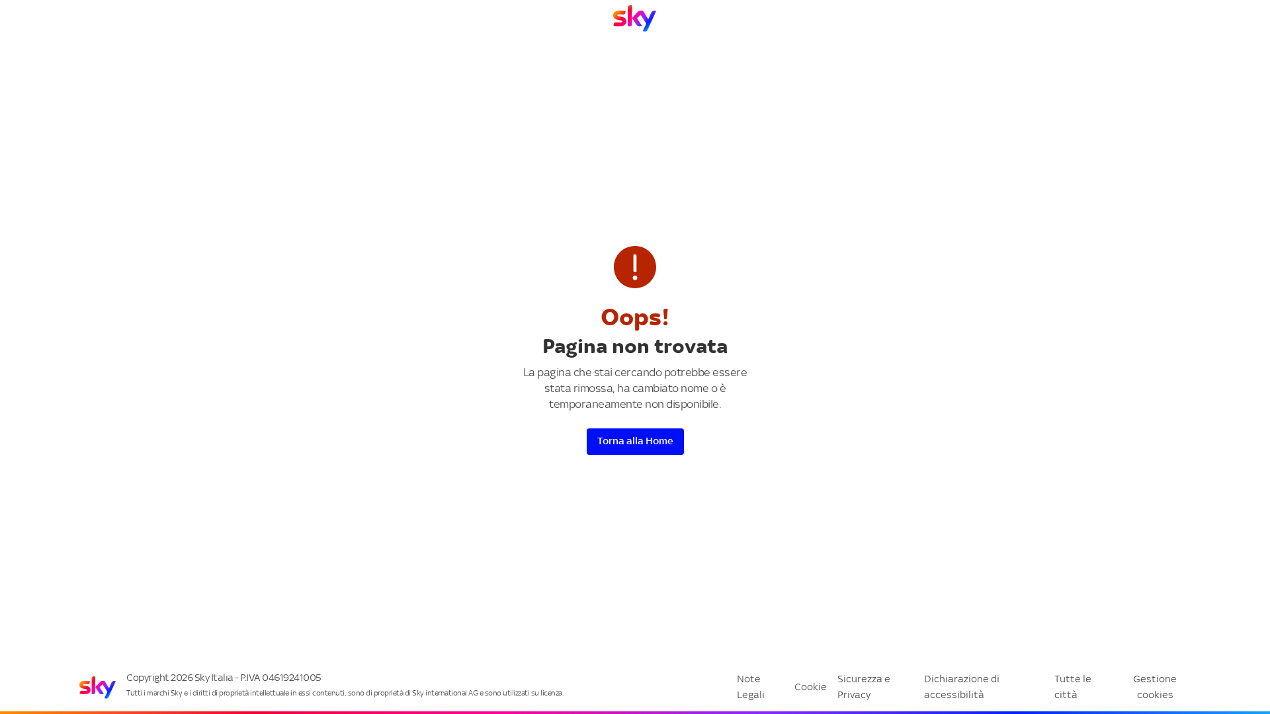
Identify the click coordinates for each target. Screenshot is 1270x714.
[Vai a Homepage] (634, 18)
